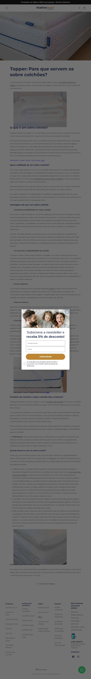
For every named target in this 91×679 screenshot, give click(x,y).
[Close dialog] (67, 312)
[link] (45, 318)
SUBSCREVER (45, 356)
